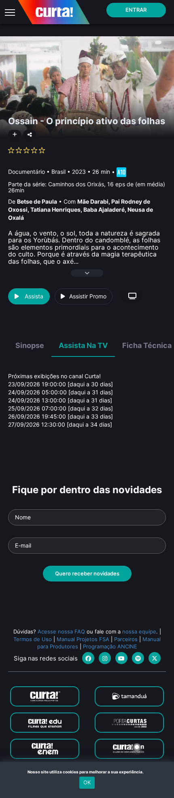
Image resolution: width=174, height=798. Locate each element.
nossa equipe (139, 631)
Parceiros (126, 639)
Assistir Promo (87, 296)
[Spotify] (138, 658)
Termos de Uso (32, 639)
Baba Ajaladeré (104, 209)
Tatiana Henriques (55, 209)
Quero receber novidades (87, 573)
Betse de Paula (37, 201)
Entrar (135, 9)
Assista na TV (83, 345)
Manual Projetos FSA (83, 639)
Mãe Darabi (92, 201)
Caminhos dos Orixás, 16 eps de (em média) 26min (86, 187)
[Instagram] (105, 658)
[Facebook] (88, 658)
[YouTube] (121, 658)
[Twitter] (155, 658)
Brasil (58, 171)
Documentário (26, 171)
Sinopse (29, 345)
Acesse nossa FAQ (61, 631)
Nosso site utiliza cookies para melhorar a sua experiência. (87, 771)
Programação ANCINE (110, 646)
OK (87, 782)
